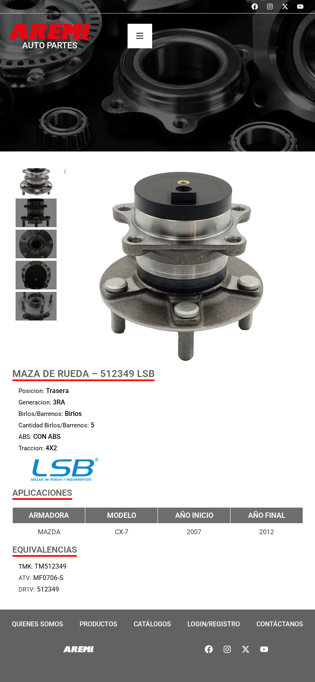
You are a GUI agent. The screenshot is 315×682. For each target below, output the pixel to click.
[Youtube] (300, 6)
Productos (98, 624)
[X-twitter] (285, 6)
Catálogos (152, 624)
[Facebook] (254, 6)
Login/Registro (213, 624)
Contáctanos (279, 624)
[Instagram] (269, 6)
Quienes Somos (37, 624)
